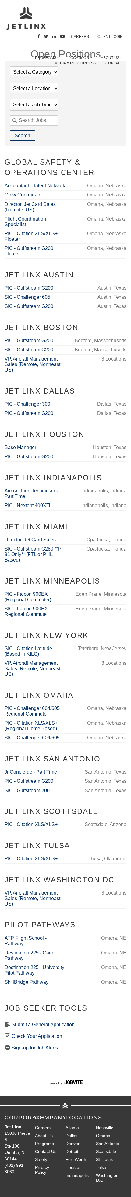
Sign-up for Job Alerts (34, 1047)
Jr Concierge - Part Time (31, 771)
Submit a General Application (42, 1024)
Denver (73, 1143)
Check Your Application (36, 1036)
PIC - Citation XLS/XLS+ (31, 824)
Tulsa (101, 1167)
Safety (41, 1159)
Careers (80, 37)
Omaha (103, 1135)
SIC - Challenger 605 (27, 297)
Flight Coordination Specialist (25, 221)
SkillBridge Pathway (26, 982)
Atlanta (72, 1127)
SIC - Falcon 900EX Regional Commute (26, 611)
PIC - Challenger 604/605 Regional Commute (32, 711)
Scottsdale (106, 1151)
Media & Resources (74, 63)
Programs (46, 58)
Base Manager (20, 447)
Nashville (104, 1127)
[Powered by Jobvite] (66, 1083)
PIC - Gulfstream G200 (29, 288)
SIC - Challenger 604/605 (32, 737)
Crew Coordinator (24, 194)
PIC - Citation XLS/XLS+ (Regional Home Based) (31, 725)
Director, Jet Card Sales (30, 539)
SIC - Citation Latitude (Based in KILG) (28, 651)
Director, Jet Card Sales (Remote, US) (30, 207)
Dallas (71, 1135)
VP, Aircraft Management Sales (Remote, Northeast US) (32, 364)
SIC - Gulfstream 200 (27, 790)
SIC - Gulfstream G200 (29, 306)
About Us (44, 1135)
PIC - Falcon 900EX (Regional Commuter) (28, 596)
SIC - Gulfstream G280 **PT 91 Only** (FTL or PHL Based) (35, 554)
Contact (114, 63)
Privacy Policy (42, 1170)
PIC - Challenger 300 (27, 404)
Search (22, 135)
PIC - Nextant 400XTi (27, 505)
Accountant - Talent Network (35, 185)
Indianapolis (77, 1175)
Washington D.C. (107, 1178)
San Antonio (107, 1143)
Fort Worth (76, 1159)
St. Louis (104, 1159)
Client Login (110, 37)
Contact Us (45, 1151)
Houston (74, 1167)
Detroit (72, 1151)
